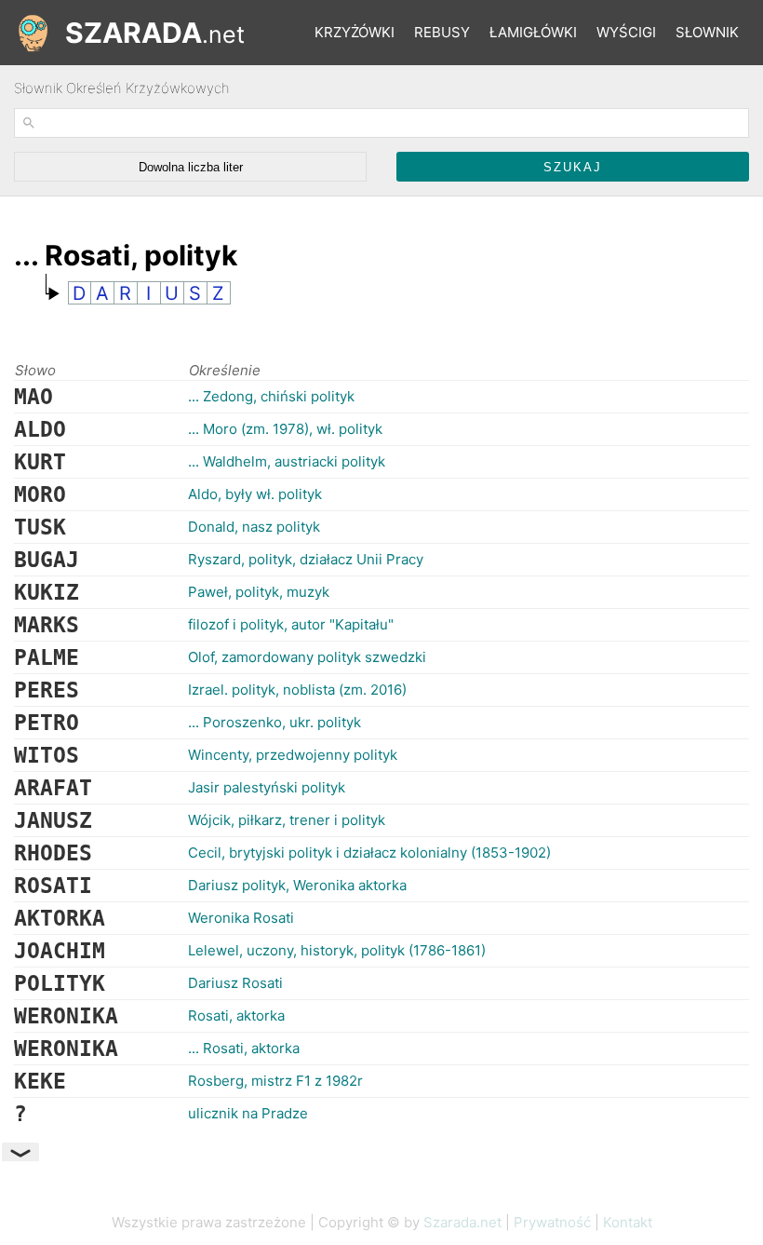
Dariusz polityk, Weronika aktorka (297, 885)
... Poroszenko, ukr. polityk (274, 722)
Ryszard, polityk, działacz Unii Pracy (305, 559)
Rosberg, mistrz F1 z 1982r (275, 1080)
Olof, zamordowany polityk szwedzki (307, 657)
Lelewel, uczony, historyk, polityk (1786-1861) (337, 950)
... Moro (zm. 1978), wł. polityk (285, 429)
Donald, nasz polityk (254, 526)
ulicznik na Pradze (248, 1113)
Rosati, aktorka (236, 1015)
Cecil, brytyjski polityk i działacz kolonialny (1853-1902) (369, 852)
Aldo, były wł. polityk (255, 494)
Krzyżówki (355, 32)
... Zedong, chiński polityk (271, 396)
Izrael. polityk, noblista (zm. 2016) (297, 689)
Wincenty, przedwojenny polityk (292, 755)
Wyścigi (626, 32)
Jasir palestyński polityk (266, 787)
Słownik (707, 32)
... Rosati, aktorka (244, 1048)
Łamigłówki (533, 32)
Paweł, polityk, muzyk (258, 592)
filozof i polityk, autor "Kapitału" (291, 624)
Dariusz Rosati (235, 983)
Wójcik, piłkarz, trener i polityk (286, 820)
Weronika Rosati (241, 918)
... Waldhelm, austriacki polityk (286, 461)
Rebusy (442, 32)
